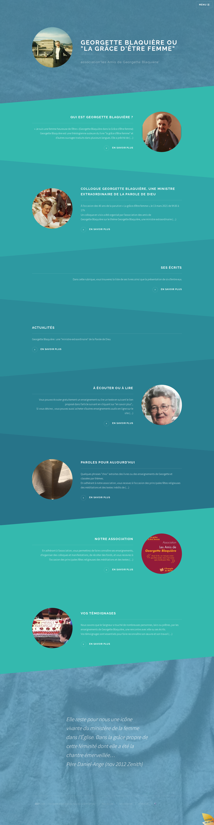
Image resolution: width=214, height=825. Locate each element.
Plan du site (107, 803)
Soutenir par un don (208, 819)
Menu (203, 4)
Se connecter (126, 803)
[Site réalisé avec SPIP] (155, 803)
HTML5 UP (143, 803)
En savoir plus (122, 147)
